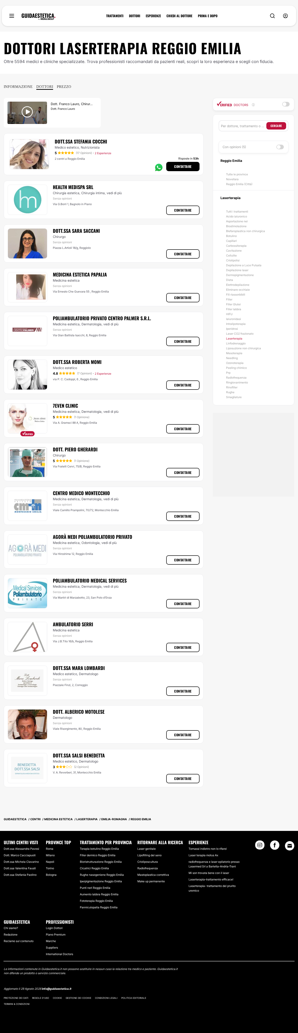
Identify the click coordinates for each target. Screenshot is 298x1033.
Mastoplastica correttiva (153, 874)
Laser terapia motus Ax (203, 855)
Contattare (183, 166)
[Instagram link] (259, 846)
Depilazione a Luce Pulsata (243, 265)
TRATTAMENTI (114, 15)
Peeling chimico (236, 368)
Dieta (229, 280)
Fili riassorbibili (235, 294)
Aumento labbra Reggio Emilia (99, 894)
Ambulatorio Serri (73, 624)
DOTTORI (134, 15)
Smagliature (234, 397)
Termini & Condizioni (17, 1004)
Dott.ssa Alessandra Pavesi (21, 848)
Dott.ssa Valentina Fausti (20, 868)
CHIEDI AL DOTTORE (179, 15)
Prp (228, 372)
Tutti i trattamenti (237, 211)
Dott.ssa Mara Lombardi (79, 667)
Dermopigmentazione (240, 275)
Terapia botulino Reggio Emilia (99, 848)
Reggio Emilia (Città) (239, 184)
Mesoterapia (234, 353)
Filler (229, 299)
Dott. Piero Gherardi (75, 449)
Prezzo (64, 87)
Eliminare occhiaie (238, 289)
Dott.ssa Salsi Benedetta (79, 755)
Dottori (44, 87)
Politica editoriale (133, 997)
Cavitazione (234, 250)
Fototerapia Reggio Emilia (96, 901)
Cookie (57, 997)
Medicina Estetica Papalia (80, 274)
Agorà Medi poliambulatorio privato (92, 536)
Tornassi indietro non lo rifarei (208, 848)
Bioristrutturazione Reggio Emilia (101, 861)
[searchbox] (243, 125)
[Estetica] (38, 16)
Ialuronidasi (233, 319)
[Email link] (289, 845)
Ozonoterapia (235, 363)
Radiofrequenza (236, 377)
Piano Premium (55, 934)
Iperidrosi (232, 328)
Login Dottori (54, 928)
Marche (51, 941)
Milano (50, 855)
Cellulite (231, 255)
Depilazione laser (237, 270)
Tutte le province (237, 174)
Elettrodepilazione (237, 285)
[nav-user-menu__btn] (285, 16)
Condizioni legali (106, 997)
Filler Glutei (233, 304)
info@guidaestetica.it (56, 988)
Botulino (231, 236)
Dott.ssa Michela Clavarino (21, 861)
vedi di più (114, 193)
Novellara (232, 179)
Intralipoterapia (236, 324)
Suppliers (52, 947)
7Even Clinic (65, 405)
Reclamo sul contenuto (19, 941)
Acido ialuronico (236, 216)
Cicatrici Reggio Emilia (94, 868)
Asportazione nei (237, 221)
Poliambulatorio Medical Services (90, 580)
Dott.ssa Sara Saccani (76, 230)
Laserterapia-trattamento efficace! (211, 879)
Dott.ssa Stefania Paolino (20, 874)
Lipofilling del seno (149, 855)
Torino (50, 868)
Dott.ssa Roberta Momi (77, 361)
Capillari (231, 241)
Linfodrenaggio (236, 343)
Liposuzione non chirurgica (243, 348)
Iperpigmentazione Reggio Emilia (101, 881)
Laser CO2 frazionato (240, 333)
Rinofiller (231, 387)
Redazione (10, 934)
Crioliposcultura (147, 861)
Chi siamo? (11, 928)
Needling (232, 358)
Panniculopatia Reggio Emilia (99, 907)
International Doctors (59, 954)
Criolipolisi (233, 260)
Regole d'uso (40, 997)
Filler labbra (233, 309)
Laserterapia (234, 338)
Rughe (230, 392)
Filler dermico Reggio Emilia (97, 855)
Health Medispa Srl (73, 186)
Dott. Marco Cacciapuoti (20, 855)
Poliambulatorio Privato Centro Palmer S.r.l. (102, 318)
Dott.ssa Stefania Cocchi (81, 141)
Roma (49, 848)
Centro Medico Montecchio (81, 493)
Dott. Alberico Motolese (79, 711)
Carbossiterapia (236, 245)
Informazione (18, 87)
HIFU (229, 314)
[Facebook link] (274, 846)
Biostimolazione (236, 226)
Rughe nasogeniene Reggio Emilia (102, 874)
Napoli (50, 861)
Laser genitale (146, 848)
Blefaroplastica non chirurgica (245, 231)
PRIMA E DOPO (207, 15)
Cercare (276, 126)
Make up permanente (151, 881)
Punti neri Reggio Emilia (95, 888)
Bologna (51, 874)
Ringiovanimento (237, 382)
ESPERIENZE (153, 15)
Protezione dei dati (16, 997)
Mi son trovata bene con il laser (209, 873)
